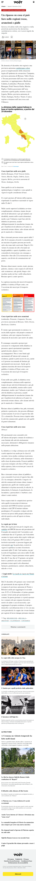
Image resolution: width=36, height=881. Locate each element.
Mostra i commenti (18, 627)
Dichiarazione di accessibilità (18, 863)
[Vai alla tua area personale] (34, 2)
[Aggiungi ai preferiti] (11, 37)
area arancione (12, 618)
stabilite (4, 529)
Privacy (26, 859)
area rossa (5, 621)
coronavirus (25, 621)
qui (11, 545)
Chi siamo (10, 859)
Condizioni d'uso (26, 861)
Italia (3, 6)
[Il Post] (18, 1)
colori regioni (15, 621)
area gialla (22, 618)
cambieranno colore (23, 68)
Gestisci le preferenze (12, 861)
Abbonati (18, 874)
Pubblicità (18, 859)
